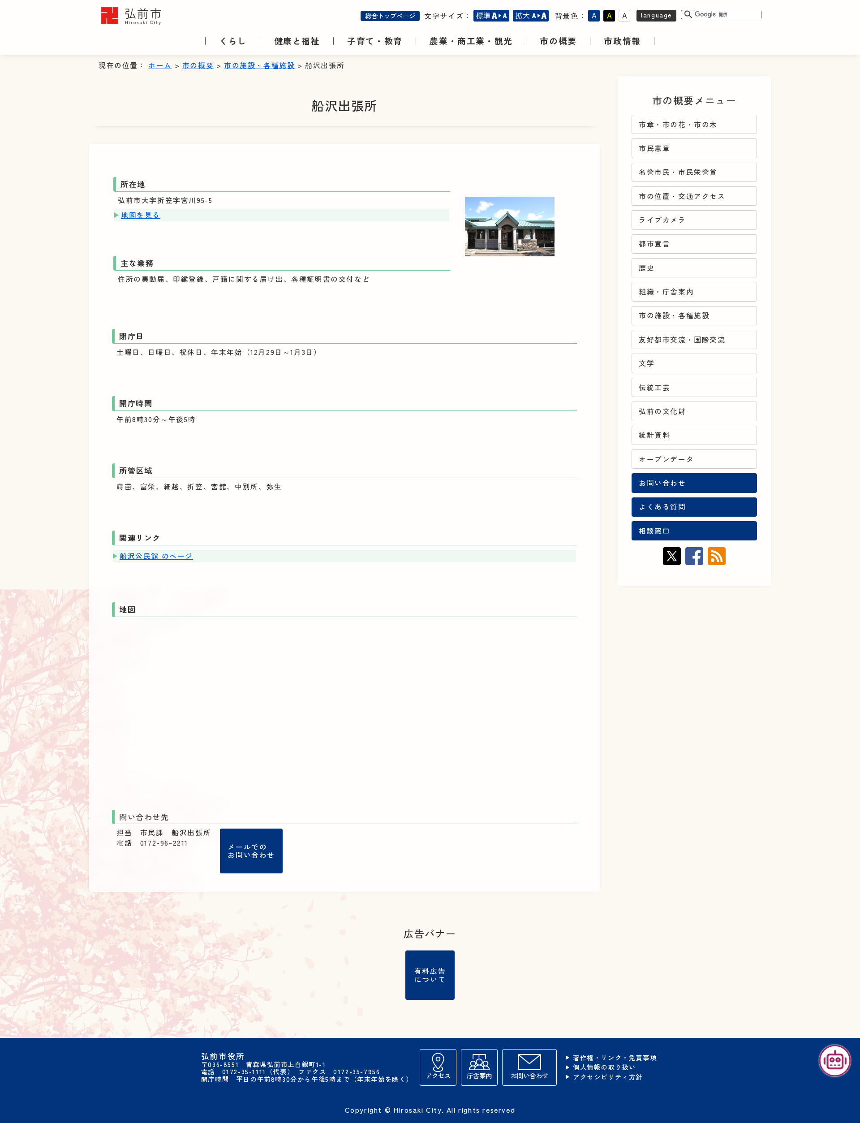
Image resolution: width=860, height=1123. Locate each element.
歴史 (646, 268)
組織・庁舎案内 (666, 291)
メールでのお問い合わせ (251, 851)
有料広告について (430, 974)
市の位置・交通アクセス (682, 196)
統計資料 (654, 435)
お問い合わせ (662, 483)
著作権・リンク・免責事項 (615, 1058)
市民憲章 (654, 148)
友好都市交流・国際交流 (682, 339)
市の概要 (198, 65)
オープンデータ (666, 459)
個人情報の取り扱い (604, 1067)
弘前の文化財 (662, 411)
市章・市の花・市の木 (678, 124)
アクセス (438, 1075)
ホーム (160, 65)
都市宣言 (654, 243)
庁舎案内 (479, 1075)
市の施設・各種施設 (259, 65)
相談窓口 (654, 531)
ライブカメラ (662, 220)
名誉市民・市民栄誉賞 (678, 172)
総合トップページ (390, 15)
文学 (646, 363)
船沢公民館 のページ (156, 556)
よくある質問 (662, 506)
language (656, 14)
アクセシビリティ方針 (608, 1077)
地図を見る (140, 215)
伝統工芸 (654, 387)
